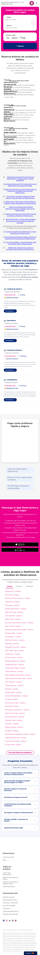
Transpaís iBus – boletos (13, 692)
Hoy (8, 38)
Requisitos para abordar (10, 914)
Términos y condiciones (10, 903)
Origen (9, 17)
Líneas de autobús (9, 886)
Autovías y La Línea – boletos (15, 703)
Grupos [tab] (19, 586)
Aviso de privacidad (9, 905)
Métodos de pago (8, 897)
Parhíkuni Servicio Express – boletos (17, 598)
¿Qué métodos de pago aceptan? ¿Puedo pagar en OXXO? (17, 781)
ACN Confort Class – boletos (15, 713)
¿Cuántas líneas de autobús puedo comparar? (17, 805)
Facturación (6, 908)
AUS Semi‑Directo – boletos (15, 640)
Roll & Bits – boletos (12, 706)
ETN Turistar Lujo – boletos (14, 650)
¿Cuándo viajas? (11, 35)
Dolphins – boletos (11, 689)
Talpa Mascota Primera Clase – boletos (18, 678)
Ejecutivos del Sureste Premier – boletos (19, 622)
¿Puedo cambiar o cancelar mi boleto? (16, 820)
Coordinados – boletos (13, 636)
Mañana (15, 38)
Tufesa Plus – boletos (12, 602)
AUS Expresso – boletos (13, 615)
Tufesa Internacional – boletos (15, 737)
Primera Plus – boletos (13, 591)
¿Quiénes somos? (8, 857)
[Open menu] (37, 3)
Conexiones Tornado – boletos (15, 741)
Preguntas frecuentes (10, 900)
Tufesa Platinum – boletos (14, 685)
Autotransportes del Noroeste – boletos (19, 629)
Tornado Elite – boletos (13, 744)
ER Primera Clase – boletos (14, 717)
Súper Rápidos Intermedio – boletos (18, 675)
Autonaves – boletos (12, 605)
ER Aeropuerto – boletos (14, 657)
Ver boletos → (10, 311)
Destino (9, 25)
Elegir (24, 38)
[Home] (14, 3)
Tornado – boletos (11, 699)
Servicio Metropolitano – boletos (16, 696)
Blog (4, 860)
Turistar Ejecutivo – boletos (14, 664)
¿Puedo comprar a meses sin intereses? (15, 789)
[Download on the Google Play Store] (20, 550)
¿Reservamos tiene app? (13, 828)
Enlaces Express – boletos (14, 727)
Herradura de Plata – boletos (15, 668)
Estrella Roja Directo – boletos (15, 609)
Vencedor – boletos (12, 724)
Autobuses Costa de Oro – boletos (17, 710)
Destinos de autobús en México (10, 878)
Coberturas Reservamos (10, 911)
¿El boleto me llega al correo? (15, 797)
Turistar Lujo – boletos (12, 654)
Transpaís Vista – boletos (13, 633)
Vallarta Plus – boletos (12, 619)
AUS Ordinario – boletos (13, 682)
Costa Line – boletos (12, 595)
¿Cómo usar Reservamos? (7, 873)
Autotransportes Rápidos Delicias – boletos (20, 734)
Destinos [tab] (29, 586)
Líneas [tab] (9, 586)
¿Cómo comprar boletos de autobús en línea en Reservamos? (18, 773)
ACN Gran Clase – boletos (14, 612)
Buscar (21, 46)
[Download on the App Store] (20, 544)
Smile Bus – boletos (12, 643)
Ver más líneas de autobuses (20, 752)
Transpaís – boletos (11, 731)
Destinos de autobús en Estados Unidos (10, 882)
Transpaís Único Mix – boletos (15, 647)
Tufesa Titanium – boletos (14, 671)
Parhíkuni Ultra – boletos (13, 720)
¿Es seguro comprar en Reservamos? (18, 812)
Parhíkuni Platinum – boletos (15, 661)
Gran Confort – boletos (13, 626)
